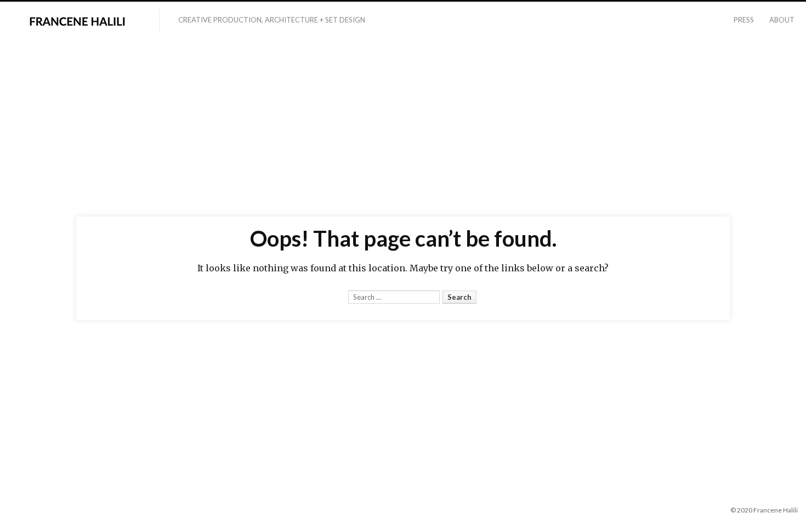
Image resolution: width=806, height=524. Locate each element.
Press (744, 19)
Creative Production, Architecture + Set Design (271, 19)
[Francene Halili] (79, 21)
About (781, 19)
